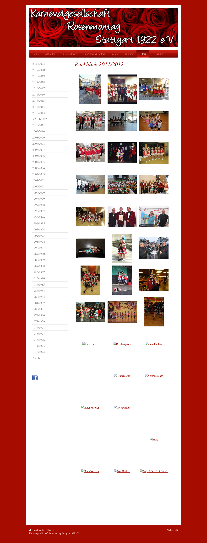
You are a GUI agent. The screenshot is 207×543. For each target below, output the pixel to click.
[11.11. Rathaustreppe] (122, 184)
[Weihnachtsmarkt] (154, 216)
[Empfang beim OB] (154, 184)
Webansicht (172, 530)
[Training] (154, 121)
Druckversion (39, 530)
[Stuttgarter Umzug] (90, 121)
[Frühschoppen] (122, 121)
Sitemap (50, 530)
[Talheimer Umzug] (90, 89)
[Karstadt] (154, 311)
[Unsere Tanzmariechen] (122, 248)
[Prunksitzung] (90, 280)
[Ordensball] (122, 152)
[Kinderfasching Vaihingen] (122, 312)
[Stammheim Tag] (122, 280)
